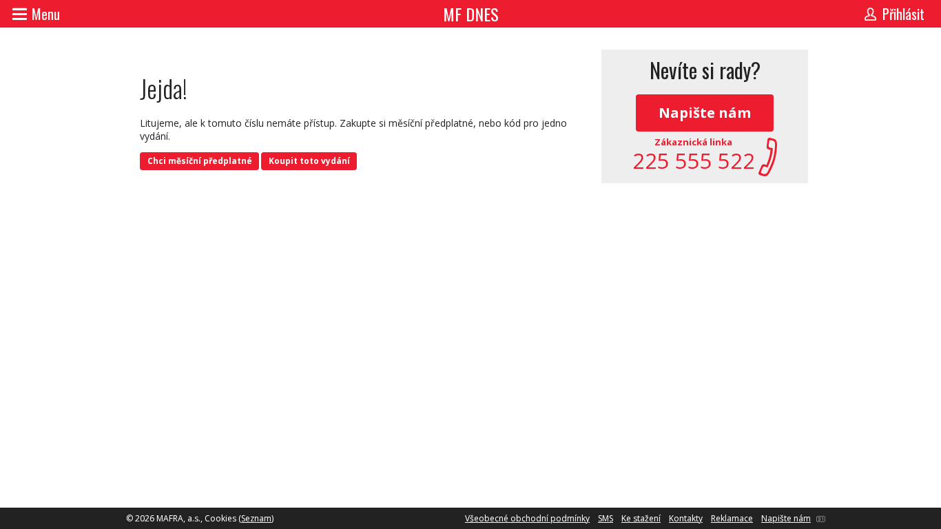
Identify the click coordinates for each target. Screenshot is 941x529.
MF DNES (471, 13)
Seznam (256, 518)
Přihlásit (903, 13)
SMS (605, 518)
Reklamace (732, 518)
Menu (46, 13)
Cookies (220, 518)
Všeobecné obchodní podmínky (527, 518)
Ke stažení (641, 518)
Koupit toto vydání (309, 161)
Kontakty (686, 518)
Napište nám (705, 112)
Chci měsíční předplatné (199, 161)
